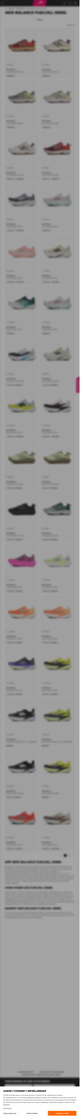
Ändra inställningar (9, 1113)
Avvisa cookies (32, 1113)
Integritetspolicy (7, 1108)
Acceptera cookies (62, 1113)
